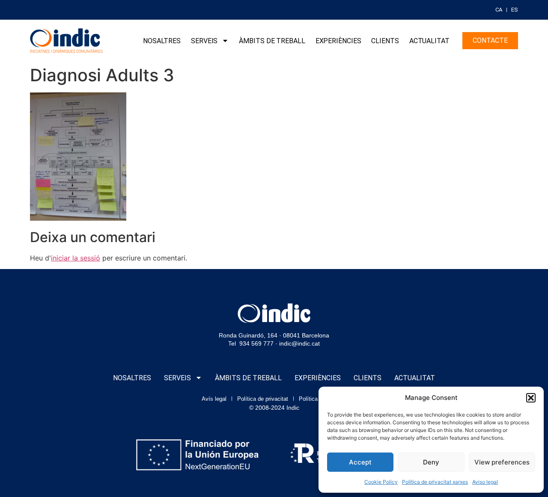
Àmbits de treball (272, 41)
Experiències (338, 41)
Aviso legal (485, 482)
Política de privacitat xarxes (435, 482)
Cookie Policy (381, 482)
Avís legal (214, 399)
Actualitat (429, 41)
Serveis (204, 41)
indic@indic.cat (299, 343)
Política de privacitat (262, 399)
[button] (531, 397)
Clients (385, 41)
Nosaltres (162, 41)
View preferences (502, 462)
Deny (431, 462)
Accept (360, 462)
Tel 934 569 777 (251, 343)
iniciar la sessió (75, 258)
